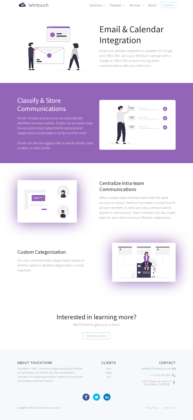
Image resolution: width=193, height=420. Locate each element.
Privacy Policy (152, 407)
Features (115, 5)
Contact (168, 5)
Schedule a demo (96, 336)
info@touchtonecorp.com (156, 368)
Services (134, 5)
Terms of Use (169, 407)
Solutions (95, 5)
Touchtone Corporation (50, 407)
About (152, 5)
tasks (102, 217)
